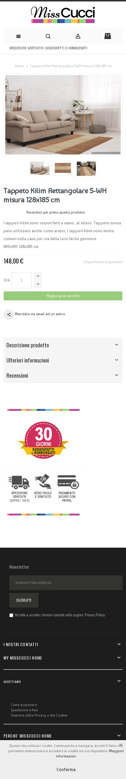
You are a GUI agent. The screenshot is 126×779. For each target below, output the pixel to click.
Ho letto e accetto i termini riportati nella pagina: (59, 614)
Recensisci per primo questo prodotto (55, 212)
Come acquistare (24, 705)
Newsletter (19, 566)
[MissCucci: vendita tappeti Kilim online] (63, 15)
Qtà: (7, 280)
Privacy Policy (95, 614)
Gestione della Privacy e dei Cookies (39, 715)
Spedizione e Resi (24, 710)
